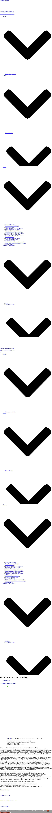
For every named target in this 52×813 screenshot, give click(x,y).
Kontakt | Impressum (4, 789)
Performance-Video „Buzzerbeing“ (8, 683)
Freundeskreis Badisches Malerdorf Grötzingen (15, 243)
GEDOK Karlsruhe (9, 237)
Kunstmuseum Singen (10, 240)
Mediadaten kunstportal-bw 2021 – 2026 (8, 800)
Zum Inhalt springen (4, 0)
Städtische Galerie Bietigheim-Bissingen (14, 232)
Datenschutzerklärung (4, 806)
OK (48, 810)
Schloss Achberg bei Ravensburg (12, 238)
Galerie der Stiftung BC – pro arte (12, 229)
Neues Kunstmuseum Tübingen (12, 226)
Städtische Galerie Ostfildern (11, 239)
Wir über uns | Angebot (5, 795)
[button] (27, 45)
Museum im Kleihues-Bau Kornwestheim (14, 235)
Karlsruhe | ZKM (9, 244)
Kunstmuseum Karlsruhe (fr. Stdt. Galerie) (14, 233)
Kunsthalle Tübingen (9, 227)
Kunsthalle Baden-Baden (10, 224)
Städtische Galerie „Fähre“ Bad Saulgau (14, 228)
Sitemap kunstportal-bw (10, 74)
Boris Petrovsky (6, 680)
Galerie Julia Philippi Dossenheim (12, 234)
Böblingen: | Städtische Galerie (12, 230)
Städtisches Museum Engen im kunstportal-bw (15, 241)
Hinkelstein (7, 303)
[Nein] (10, 812)
